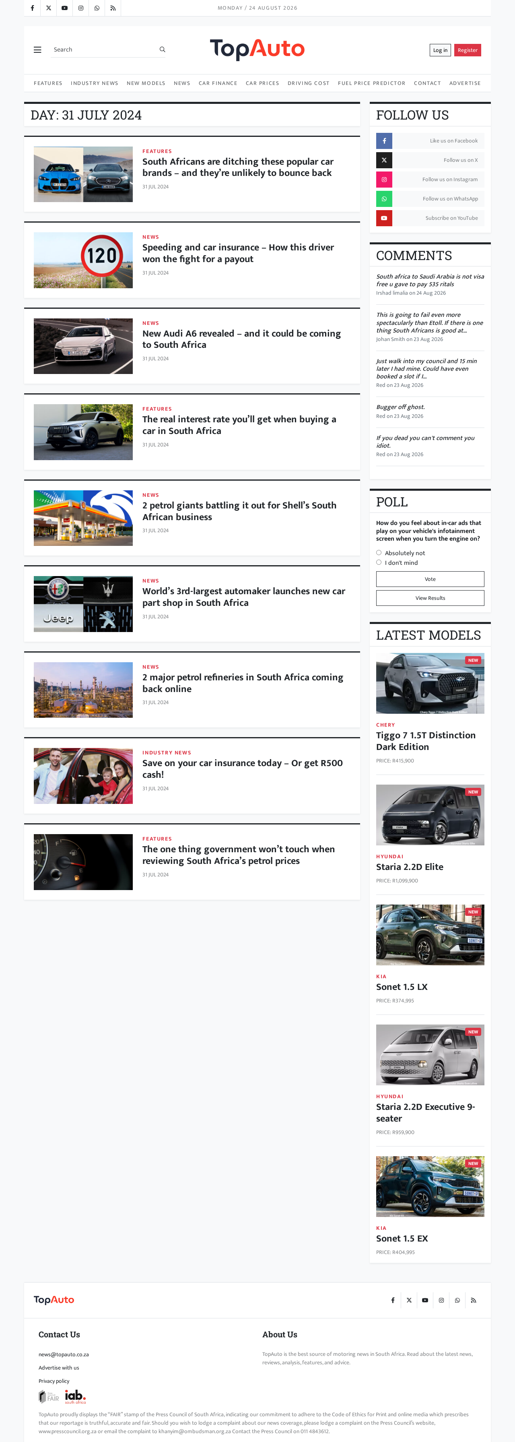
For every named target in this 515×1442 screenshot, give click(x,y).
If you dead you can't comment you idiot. (425, 442)
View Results (430, 598)
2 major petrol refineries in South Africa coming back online (243, 683)
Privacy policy (54, 1381)
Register (468, 50)
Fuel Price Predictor (372, 83)
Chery (386, 724)
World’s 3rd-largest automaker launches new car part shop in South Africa (243, 597)
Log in (440, 50)
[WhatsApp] (97, 8)
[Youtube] (64, 8)
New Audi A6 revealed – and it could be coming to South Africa (241, 339)
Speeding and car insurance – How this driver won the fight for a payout (238, 253)
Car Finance (218, 83)
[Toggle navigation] (37, 50)
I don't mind (401, 563)
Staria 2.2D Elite (409, 867)
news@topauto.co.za (64, 1354)
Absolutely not (405, 553)
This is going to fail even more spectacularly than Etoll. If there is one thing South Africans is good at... (429, 323)
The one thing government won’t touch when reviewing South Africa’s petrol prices (238, 855)
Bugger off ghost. (400, 407)
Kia (381, 976)
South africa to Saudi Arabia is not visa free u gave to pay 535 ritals (430, 280)
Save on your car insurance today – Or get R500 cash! (242, 769)
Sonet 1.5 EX (402, 1239)
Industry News (95, 83)
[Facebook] (32, 8)
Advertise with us (59, 1367)
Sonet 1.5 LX (402, 987)
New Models (146, 83)
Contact (427, 83)
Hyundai (390, 856)
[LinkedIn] (113, 8)
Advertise (465, 83)
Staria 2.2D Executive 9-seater (425, 1113)
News (182, 83)
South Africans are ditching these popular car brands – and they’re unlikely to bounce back (238, 168)
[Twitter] (48, 8)
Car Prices (263, 83)
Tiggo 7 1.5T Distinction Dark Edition (426, 741)
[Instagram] (80, 8)
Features (48, 83)
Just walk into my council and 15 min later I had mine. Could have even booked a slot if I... (426, 369)
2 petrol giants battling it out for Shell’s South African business (239, 511)
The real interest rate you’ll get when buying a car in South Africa (239, 425)
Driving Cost (309, 83)
